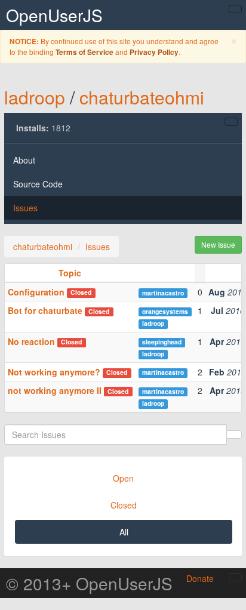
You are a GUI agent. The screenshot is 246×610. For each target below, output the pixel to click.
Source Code (38, 184)
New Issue (218, 244)
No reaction (31, 341)
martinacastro (163, 292)
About (24, 160)
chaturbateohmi (141, 97)
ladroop (34, 97)
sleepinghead (162, 341)
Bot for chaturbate (45, 310)
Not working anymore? (54, 372)
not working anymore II (55, 390)
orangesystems (165, 311)
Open (123, 478)
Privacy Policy (154, 52)
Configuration (36, 292)
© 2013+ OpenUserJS (89, 583)
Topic (70, 273)
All (123, 532)
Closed (123, 505)
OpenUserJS (54, 15)
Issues (25, 208)
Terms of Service (84, 52)
